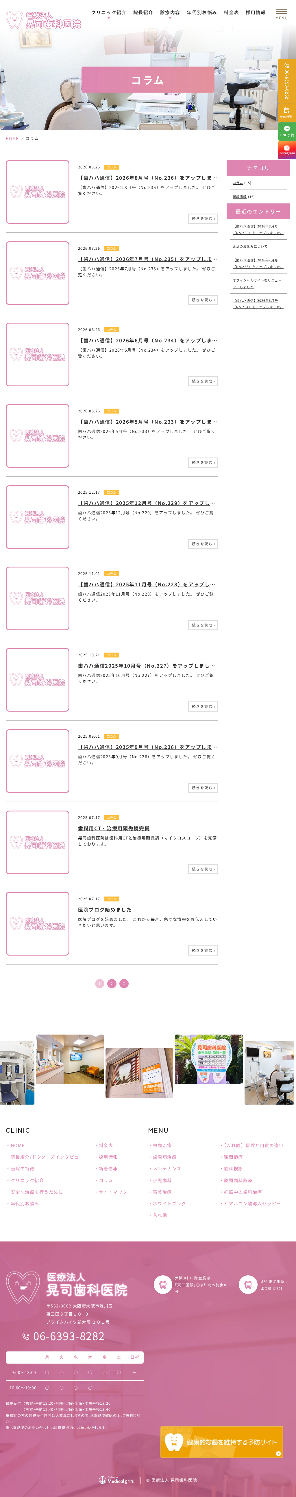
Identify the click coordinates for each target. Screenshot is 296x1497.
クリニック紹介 (27, 1180)
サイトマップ (113, 1192)
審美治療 (162, 1192)
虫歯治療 (162, 1145)
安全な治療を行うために (37, 1192)
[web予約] (287, 113)
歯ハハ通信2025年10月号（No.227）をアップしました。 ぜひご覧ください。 (174, 665)
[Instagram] (287, 150)
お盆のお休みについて (250, 246)
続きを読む (204, 218)
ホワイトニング (169, 1203)
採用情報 (256, 12)
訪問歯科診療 (238, 1180)
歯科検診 (233, 1168)
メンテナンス (167, 1168)
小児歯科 (162, 1180)
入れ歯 (160, 1215)
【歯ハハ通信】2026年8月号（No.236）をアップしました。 (153, 177)
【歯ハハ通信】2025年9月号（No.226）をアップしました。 (153, 746)
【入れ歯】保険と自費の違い (254, 1145)
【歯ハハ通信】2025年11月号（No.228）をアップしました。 (155, 584)
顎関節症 (233, 1156)
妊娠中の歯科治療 (243, 1192)
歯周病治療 (165, 1156)
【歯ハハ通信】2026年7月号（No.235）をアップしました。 (153, 259)
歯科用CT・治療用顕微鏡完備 (114, 828)
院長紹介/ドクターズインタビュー (47, 1156)
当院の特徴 (22, 1168)
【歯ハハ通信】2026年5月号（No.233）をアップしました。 (153, 421)
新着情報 (240, 196)
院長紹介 (143, 12)
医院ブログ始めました (105, 909)
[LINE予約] (287, 131)
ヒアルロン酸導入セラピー (252, 1203)
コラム (111, 167)
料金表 (231, 12)
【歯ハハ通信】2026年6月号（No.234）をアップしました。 (153, 340)
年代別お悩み (202, 12)
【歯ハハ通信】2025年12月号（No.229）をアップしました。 (155, 502)
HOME (12, 138)
